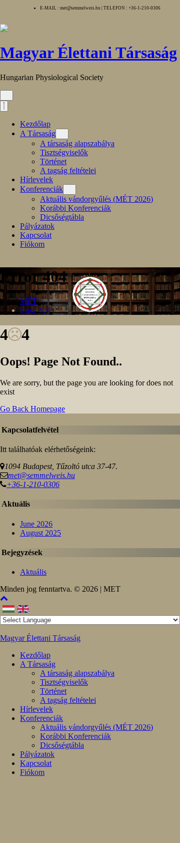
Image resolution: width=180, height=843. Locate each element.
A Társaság (38, 133)
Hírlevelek (36, 179)
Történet (53, 161)
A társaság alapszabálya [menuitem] (77, 673)
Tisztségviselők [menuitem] (64, 682)
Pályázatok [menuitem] (37, 754)
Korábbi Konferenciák (75, 208)
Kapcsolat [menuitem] (36, 763)
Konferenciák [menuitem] (41, 718)
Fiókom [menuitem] (32, 772)
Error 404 (35, 310)
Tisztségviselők (64, 152)
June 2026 (36, 524)
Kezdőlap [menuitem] (35, 655)
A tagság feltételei (68, 170)
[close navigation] (4, 106)
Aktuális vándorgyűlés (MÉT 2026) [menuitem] (96, 727)
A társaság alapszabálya (77, 143)
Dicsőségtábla (62, 217)
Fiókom (32, 244)
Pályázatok (37, 226)
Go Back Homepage (32, 408)
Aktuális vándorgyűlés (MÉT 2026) (96, 199)
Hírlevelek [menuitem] (36, 709)
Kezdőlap (35, 124)
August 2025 (40, 533)
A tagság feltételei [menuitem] (68, 700)
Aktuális (33, 572)
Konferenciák (41, 189)
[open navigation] (6, 95)
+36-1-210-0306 (33, 484)
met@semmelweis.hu (41, 475)
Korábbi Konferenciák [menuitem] (75, 736)
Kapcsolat (36, 235)
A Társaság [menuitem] (38, 664)
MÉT (28, 301)
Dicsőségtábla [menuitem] (62, 745)
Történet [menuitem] (53, 691)
